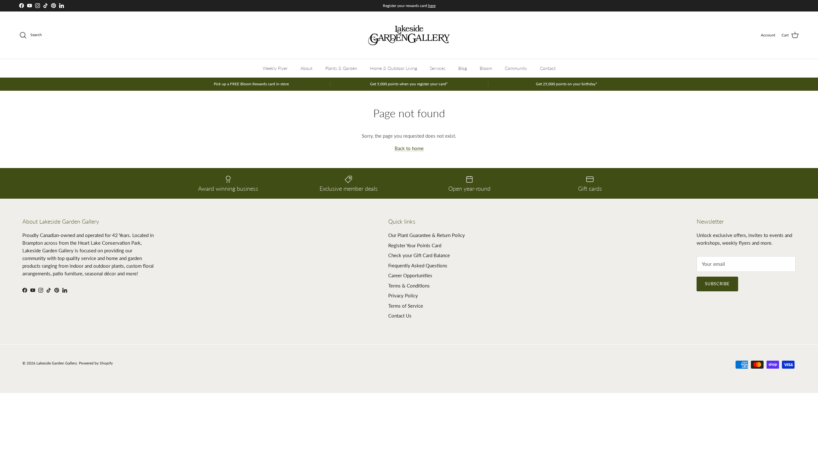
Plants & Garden (341, 68)
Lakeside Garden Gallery (56, 363)
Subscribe (717, 283)
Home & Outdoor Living (393, 68)
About (306, 68)
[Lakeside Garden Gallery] (409, 35)
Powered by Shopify (96, 363)
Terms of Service (405, 306)
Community (516, 68)
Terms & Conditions (409, 285)
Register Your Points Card (414, 245)
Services (437, 68)
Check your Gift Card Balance (419, 255)
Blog (462, 68)
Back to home (409, 148)
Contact (548, 68)
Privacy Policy (403, 295)
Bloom (486, 68)
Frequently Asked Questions (417, 265)
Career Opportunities (410, 275)
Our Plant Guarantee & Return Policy (426, 235)
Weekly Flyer (275, 68)
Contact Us (400, 315)
